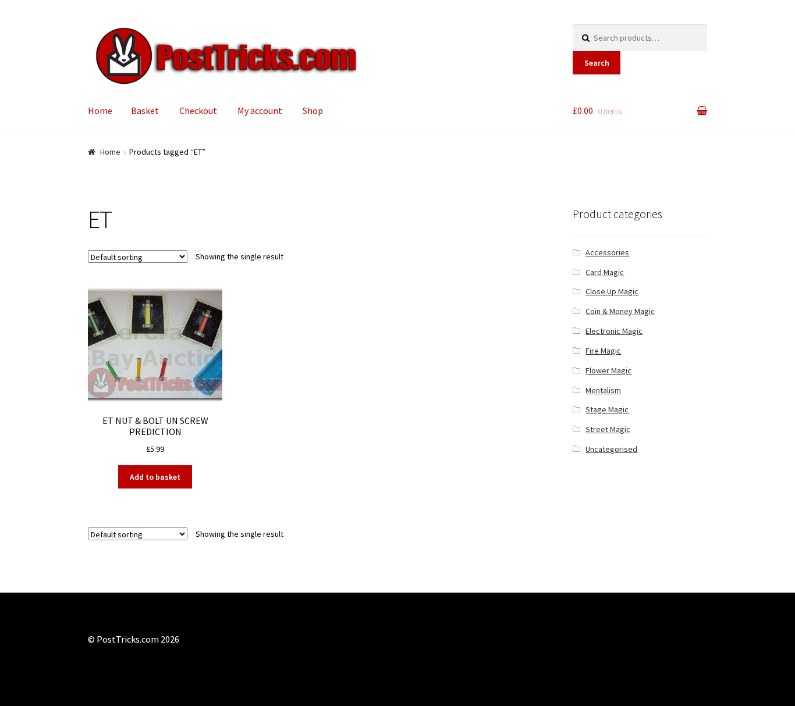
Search (596, 63)
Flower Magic (608, 370)
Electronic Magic (614, 331)
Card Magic (604, 272)
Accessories (607, 252)
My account (259, 110)
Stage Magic (607, 409)
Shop (313, 110)
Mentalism (603, 390)
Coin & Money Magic (620, 311)
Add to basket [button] (155, 477)
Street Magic (607, 429)
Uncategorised (611, 449)
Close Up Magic (611, 291)
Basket (145, 110)
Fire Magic (603, 350)
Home (100, 110)
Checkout (198, 110)
